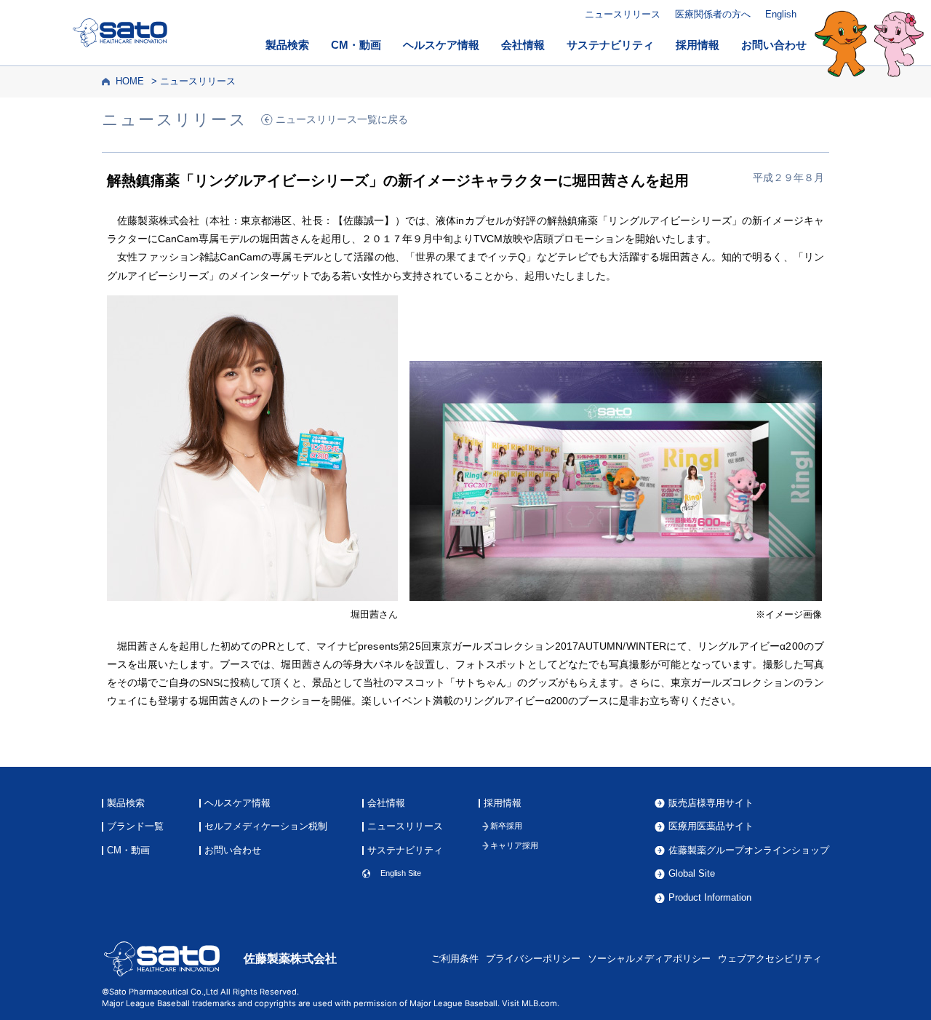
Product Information (709, 898)
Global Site (691, 874)
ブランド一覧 (135, 827)
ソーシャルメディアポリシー (649, 959)
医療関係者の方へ (713, 14)
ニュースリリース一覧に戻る (342, 119)
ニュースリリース (622, 14)
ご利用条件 (455, 959)
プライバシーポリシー (533, 959)
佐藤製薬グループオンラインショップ (748, 851)
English (780, 14)
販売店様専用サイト (711, 803)
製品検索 (287, 45)
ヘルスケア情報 (441, 45)
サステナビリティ (610, 45)
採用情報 (697, 45)
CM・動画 (356, 45)
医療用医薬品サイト (711, 827)
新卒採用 (506, 826)
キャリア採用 (514, 846)
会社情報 (523, 45)
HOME (130, 81)
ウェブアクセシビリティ (770, 959)
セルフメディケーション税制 (265, 827)
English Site (400, 873)
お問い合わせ (774, 45)
